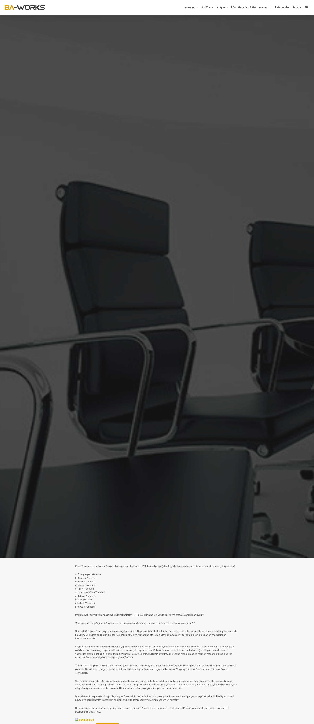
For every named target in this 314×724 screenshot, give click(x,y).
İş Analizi (156, 303)
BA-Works (135, 323)
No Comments (176, 323)
